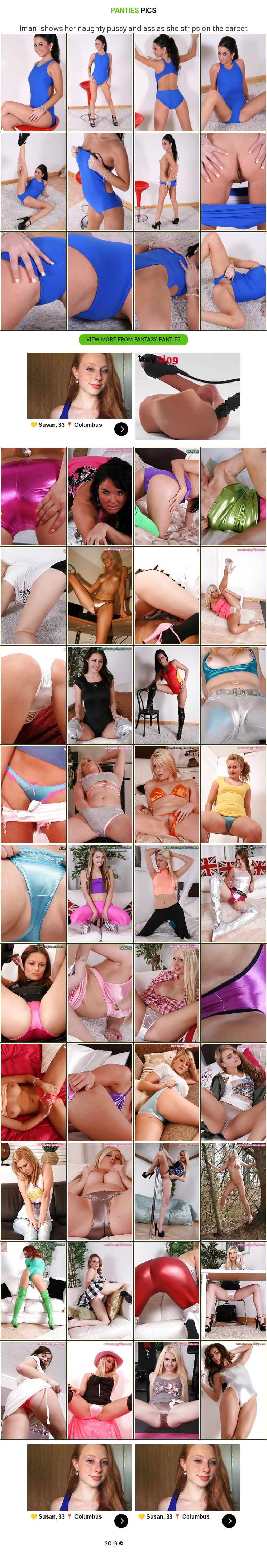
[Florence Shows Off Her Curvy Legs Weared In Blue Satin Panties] (233, 794)
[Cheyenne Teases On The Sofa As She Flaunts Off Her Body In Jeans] (33, 1191)
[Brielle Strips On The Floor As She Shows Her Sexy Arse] (167, 596)
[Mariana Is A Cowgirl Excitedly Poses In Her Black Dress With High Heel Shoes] (100, 1390)
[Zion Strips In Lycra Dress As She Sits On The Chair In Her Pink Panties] (33, 993)
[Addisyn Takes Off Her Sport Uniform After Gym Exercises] (167, 496)
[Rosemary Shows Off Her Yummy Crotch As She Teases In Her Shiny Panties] (233, 596)
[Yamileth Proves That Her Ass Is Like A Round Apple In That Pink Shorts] (33, 496)
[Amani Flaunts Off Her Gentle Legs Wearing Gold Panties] (100, 596)
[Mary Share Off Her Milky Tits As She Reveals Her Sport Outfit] (167, 893)
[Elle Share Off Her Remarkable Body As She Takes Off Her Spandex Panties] (233, 496)
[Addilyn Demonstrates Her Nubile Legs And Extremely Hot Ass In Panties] (33, 1390)
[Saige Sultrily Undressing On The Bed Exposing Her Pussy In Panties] (233, 1092)
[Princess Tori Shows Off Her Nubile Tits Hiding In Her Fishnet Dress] (33, 695)
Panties (133, 10)
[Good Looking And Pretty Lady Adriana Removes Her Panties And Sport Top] (100, 695)
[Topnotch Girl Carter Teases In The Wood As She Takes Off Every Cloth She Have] (233, 1191)
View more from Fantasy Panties (133, 339)
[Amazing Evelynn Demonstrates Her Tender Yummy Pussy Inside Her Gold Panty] (167, 794)
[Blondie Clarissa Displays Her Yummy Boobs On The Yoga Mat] (167, 1390)
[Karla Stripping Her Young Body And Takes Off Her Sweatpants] (100, 893)
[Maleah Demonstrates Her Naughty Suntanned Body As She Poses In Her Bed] (100, 496)
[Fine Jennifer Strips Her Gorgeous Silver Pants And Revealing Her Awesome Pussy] (233, 695)
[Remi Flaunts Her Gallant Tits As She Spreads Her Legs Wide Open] (100, 1191)
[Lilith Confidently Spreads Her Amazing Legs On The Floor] (33, 596)
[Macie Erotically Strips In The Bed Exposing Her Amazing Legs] (33, 893)
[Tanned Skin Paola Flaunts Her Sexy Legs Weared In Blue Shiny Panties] (33, 794)
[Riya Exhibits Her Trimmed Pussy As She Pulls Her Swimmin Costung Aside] (167, 695)
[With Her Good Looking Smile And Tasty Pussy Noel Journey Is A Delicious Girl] (33, 1291)
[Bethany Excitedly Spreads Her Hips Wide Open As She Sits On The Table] (233, 993)
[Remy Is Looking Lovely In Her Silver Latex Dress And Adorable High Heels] (233, 893)
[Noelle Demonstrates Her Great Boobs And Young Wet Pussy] (33, 1092)
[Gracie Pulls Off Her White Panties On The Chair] (100, 993)
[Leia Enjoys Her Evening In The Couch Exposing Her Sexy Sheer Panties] (167, 993)
